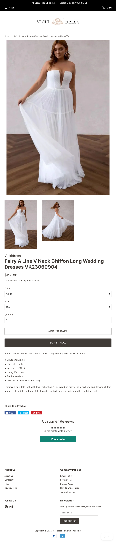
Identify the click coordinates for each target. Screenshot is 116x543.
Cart (108, 7)
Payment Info (66, 479)
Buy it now (58, 342)
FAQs (7, 484)
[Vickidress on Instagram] (11, 507)
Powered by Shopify (72, 530)
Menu (11, 7)
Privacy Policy (66, 484)
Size (7, 301)
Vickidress (57, 530)
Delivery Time (11, 487)
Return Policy (66, 475)
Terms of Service (67, 492)
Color (7, 288)
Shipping (22, 280)
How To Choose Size (69, 487)
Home (7, 36)
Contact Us (9, 479)
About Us (9, 475)
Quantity (9, 314)
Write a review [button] (58, 439)
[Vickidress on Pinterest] (6, 507)
